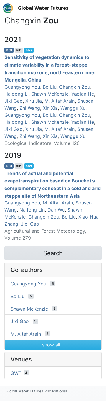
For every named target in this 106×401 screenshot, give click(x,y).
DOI (9, 50)
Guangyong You (22, 87)
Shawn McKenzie (50, 94)
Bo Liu (50, 87)
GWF (16, 373)
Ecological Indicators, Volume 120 (42, 143)
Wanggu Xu (72, 108)
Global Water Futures (43, 8)
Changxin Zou (74, 87)
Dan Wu (56, 210)
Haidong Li (16, 94)
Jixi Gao (13, 101)
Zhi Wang (29, 108)
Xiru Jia (33, 101)
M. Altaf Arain (59, 101)
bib (18, 50)
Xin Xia (50, 108)
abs (29, 50)
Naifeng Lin (32, 210)
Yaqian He (82, 94)
